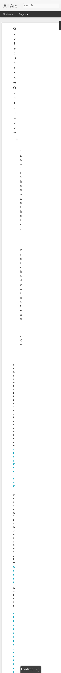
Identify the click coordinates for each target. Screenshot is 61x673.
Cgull (14, 574)
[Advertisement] (32, 81)
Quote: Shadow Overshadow (14, 80)
